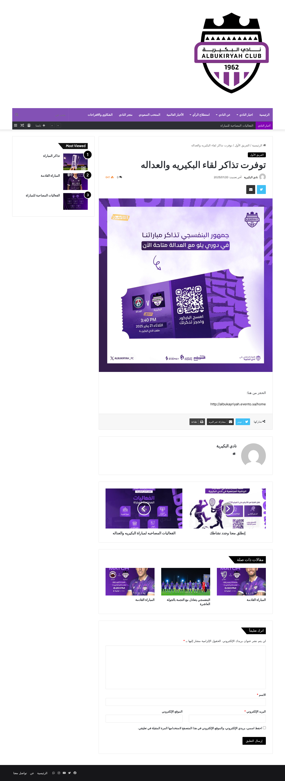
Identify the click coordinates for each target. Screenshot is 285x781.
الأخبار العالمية (175, 114)
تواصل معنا (20, 773)
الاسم (261, 694)
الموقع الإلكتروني (172, 711)
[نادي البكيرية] (231, 54)
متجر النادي (125, 114)
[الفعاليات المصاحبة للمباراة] (75, 201)
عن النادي (224, 114)
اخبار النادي (246, 114)
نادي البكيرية (251, 177)
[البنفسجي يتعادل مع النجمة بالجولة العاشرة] (185, 581)
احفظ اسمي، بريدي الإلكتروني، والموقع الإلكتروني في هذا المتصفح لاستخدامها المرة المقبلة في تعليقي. (200, 728)
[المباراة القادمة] (241, 581)
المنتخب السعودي (149, 114)
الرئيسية (264, 114)
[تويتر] (261, 189)
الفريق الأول (242, 145)
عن (32, 773)
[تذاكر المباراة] (75, 161)
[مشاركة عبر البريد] (250, 189)
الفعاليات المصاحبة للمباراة (43, 195)
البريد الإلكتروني (255, 711)
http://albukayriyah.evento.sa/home (238, 404)
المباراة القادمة (256, 600)
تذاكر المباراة (245, 126)
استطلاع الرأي (201, 114)
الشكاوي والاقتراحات (100, 114)
